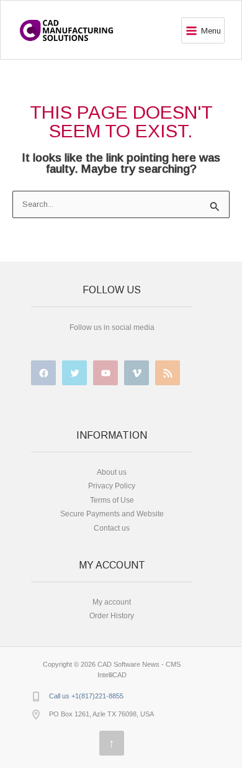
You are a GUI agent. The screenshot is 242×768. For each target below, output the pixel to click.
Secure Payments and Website (112, 514)
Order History (111, 615)
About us (112, 472)
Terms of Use (112, 500)
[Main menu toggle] (203, 30)
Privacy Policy (111, 486)
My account (111, 602)
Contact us (112, 528)
